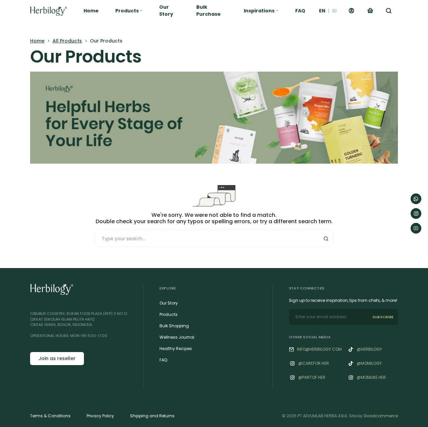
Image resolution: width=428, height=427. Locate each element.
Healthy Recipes (175, 348)
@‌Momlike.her (371, 377)
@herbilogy (369, 349)
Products (168, 314)
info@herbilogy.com (319, 349)
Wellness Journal (176, 337)
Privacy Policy (100, 416)
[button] (389, 11)
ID (334, 10)
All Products (67, 40)
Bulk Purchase (208, 10)
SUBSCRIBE (383, 317)
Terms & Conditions (50, 416)
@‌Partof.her (311, 377)
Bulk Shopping (174, 326)
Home (91, 10)
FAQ (300, 10)
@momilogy (369, 363)
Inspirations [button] (259, 10)
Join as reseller (57, 358)
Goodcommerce (380, 416)
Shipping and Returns (152, 416)
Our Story (166, 10)
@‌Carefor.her (313, 363)
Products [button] (127, 10)
